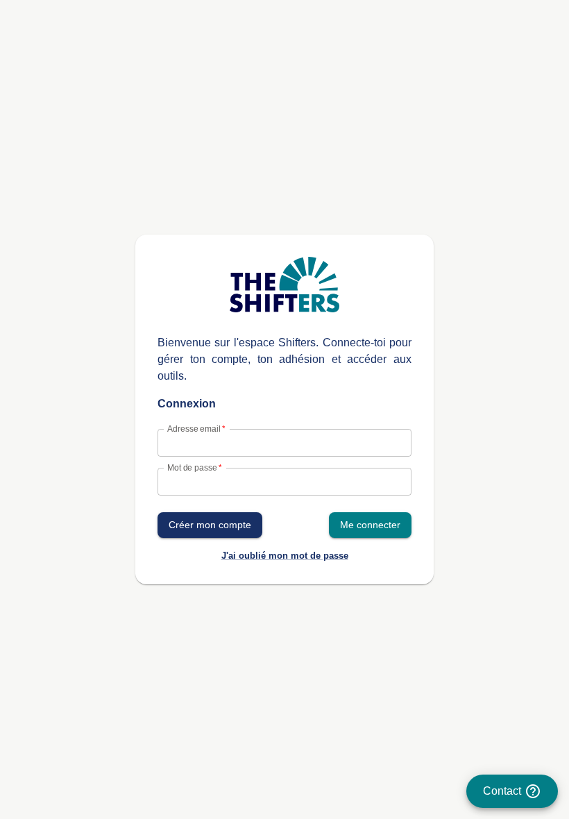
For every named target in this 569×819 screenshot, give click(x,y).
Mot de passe (194, 467)
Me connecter (370, 524)
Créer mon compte (210, 524)
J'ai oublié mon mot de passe (284, 555)
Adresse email (196, 428)
